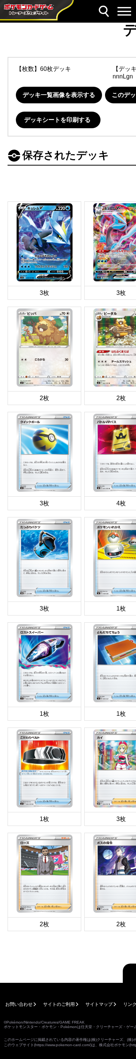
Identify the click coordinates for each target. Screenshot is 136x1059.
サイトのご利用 (59, 1004)
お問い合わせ (18, 1004)
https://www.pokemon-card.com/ (62, 1045)
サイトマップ (99, 1004)
